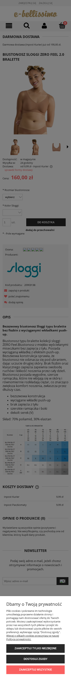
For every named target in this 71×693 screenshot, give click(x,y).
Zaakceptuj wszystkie (35, 669)
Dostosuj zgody (36, 659)
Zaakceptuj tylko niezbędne (36, 648)
